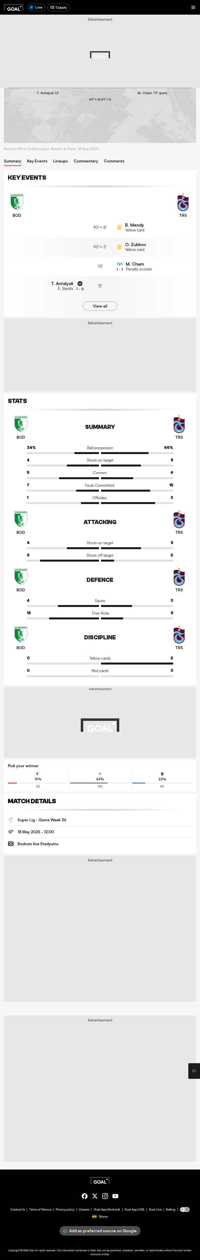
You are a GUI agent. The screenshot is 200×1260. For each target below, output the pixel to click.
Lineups (60, 161)
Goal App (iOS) (134, 1209)
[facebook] (85, 1197)
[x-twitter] (95, 1197)
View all (100, 306)
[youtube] (115, 1197)
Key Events (37, 161)
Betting (170, 1209)
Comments (114, 161)
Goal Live (155, 1209)
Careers (84, 1209)
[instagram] (105, 1197)
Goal (31, 1250)
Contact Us (17, 1209)
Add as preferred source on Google (103, 1230)
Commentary (86, 161)
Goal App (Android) (107, 1209)
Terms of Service (40, 1209)
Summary (12, 161)
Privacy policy (65, 1209)
